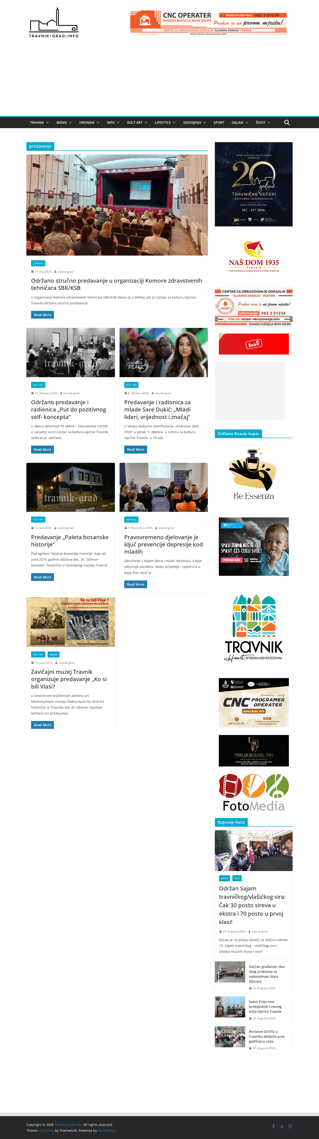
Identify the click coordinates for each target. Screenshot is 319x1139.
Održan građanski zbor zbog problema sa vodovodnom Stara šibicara (267, 974)
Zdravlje (38, 263)
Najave (54, 654)
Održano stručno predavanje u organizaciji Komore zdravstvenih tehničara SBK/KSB (116, 284)
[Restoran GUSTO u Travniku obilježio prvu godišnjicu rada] (230, 1040)
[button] (46, 122)
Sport (219, 122)
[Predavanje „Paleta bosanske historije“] (70, 487)
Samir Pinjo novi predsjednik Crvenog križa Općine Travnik (265, 1006)
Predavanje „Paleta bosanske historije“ (70, 540)
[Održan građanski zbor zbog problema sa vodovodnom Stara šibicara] (230, 977)
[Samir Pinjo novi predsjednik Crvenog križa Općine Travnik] (230, 1010)
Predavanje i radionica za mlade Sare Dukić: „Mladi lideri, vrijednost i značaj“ (157, 409)
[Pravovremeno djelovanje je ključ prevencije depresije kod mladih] (164, 487)
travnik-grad (66, 272)
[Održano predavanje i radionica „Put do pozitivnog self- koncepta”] (70, 352)
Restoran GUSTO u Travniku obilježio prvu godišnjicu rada (267, 1036)
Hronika (86, 122)
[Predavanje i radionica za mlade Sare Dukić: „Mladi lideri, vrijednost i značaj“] (164, 352)
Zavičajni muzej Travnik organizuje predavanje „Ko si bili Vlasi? (69, 679)
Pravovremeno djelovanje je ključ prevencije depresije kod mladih (163, 544)
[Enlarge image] (286, 148)
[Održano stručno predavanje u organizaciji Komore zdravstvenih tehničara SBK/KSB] (117, 205)
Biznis (62, 122)
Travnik (37, 122)
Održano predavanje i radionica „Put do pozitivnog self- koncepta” (68, 409)
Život (260, 122)
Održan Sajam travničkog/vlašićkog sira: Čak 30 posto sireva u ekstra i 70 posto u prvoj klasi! (252, 905)
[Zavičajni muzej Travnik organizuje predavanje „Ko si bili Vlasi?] (70, 622)
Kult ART (134, 122)
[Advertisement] (159, 81)
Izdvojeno (192, 122)
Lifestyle (163, 122)
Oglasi (237, 122)
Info (111, 122)
